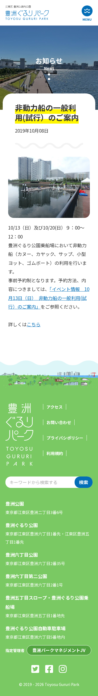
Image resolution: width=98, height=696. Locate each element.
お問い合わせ (59, 422)
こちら (34, 324)
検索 (83, 482)
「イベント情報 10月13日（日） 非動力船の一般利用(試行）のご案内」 (48, 298)
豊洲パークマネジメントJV (58, 650)
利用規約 (55, 453)
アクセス (55, 407)
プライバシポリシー (65, 438)
